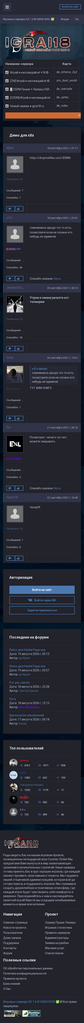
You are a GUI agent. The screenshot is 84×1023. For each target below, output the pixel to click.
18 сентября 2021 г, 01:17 (62, 148)
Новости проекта (14, 927)
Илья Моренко (29, 707)
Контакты (9, 948)
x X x (9, 217)
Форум (65, 19)
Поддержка (11, 943)
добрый (24, 658)
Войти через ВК (44, 600)
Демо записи (12, 937)
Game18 (12, 497)
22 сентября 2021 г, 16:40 (62, 497)
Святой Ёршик (29, 690)
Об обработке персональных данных (28, 968)
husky (23, 723)
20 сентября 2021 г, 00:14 (62, 287)
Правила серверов (57, 932)
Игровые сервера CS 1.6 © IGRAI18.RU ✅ (28, 19)
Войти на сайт (70, 6)
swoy (10, 357)
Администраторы (57, 937)
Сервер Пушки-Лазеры (60, 922)
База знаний (11, 983)
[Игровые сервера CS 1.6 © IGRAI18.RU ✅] (37, 42)
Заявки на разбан (57, 943)
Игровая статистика (58, 927)
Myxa (10, 147)
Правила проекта (15, 978)
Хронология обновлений (26, 715)
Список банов (54, 953)
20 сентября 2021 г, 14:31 (62, 357)
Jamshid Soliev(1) (18, 287)
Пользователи (12, 932)
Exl (8, 427)
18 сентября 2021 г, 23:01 (62, 217)
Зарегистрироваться (42, 610)
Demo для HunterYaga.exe (27, 649)
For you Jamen (19, 682)
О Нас (7, 988)
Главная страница (15, 922)
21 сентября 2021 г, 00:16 (62, 427)
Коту (12, 699)
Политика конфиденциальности (24, 973)
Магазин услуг (54, 948)
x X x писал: (40, 368)
